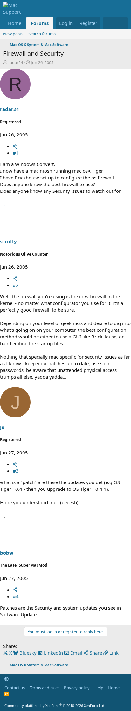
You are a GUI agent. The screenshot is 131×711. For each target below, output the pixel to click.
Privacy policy (77, 688)
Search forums (42, 34)
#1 (16, 152)
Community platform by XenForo (54, 705)
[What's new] (109, 23)
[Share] (15, 146)
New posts (13, 34)
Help (98, 688)
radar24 (15, 62)
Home (14, 23)
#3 (16, 471)
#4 (16, 596)
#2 (16, 285)
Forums (40, 23)
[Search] (121, 23)
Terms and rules (44, 688)
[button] (6, 678)
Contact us (14, 688)
